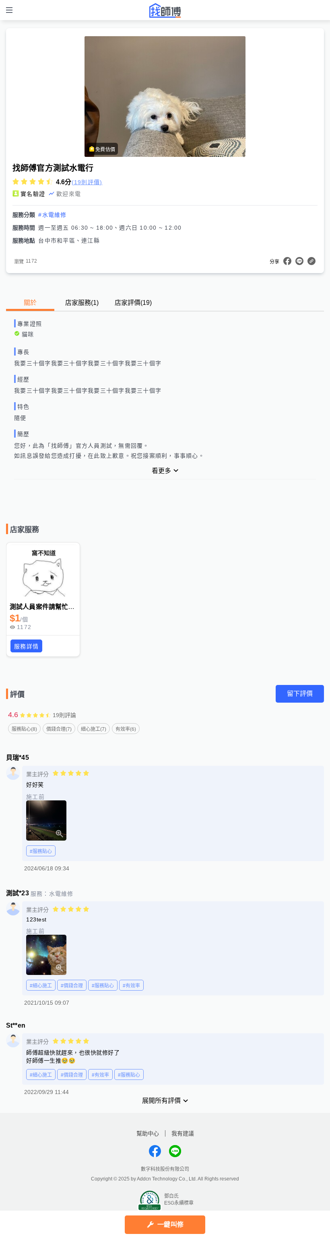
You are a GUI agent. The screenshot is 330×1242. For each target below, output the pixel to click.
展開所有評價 (161, 1100)
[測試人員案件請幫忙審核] (43, 570)
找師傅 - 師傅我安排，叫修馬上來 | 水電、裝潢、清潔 (165, 10)
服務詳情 (26, 646)
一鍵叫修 (170, 1224)
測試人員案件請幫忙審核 (45, 606)
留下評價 (300, 693)
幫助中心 (147, 1133)
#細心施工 (41, 986)
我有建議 (182, 1133)
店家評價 (133, 302)
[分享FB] (287, 261)
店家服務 (82, 302)
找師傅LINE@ (175, 1151)
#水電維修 (52, 215)
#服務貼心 (41, 851)
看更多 (161, 470)
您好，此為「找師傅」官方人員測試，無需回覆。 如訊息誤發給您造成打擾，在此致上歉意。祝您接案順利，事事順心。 (109, 450)
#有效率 (131, 986)
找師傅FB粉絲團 (155, 1151)
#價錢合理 (72, 986)
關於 (30, 302)
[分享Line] (299, 261)
